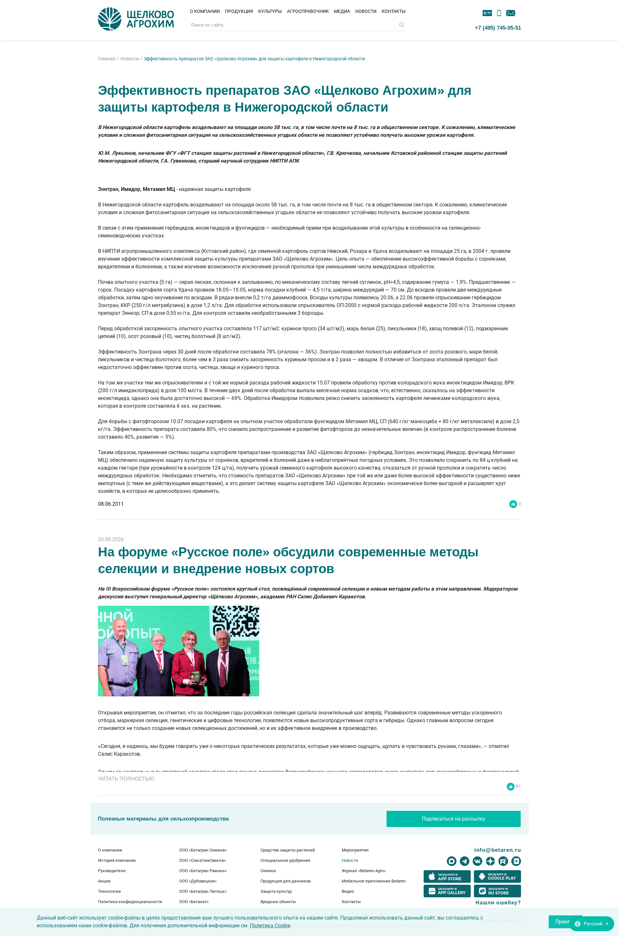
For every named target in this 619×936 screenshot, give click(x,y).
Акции (104, 881)
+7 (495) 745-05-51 (498, 27)
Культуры (270, 11)
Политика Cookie (270, 925)
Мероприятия (355, 850)
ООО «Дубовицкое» (198, 881)
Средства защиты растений (287, 850)
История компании (117, 860)
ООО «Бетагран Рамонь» (203, 870)
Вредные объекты (278, 901)
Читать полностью (126, 779)
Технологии (109, 891)
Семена (268, 870)
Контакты (394, 11)
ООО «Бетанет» (194, 901)
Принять (565, 922)
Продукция (239, 11)
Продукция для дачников (285, 881)
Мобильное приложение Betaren (374, 881)
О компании (205, 11)
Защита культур (276, 891)
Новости (366, 11)
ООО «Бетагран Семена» (203, 850)
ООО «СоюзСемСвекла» (202, 860)
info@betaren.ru (497, 850)
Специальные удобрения (285, 860)
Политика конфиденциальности (130, 901)
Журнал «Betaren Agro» (364, 870)
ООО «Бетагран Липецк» (203, 891)
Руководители (112, 870)
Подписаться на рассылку (453, 819)
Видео (348, 891)
